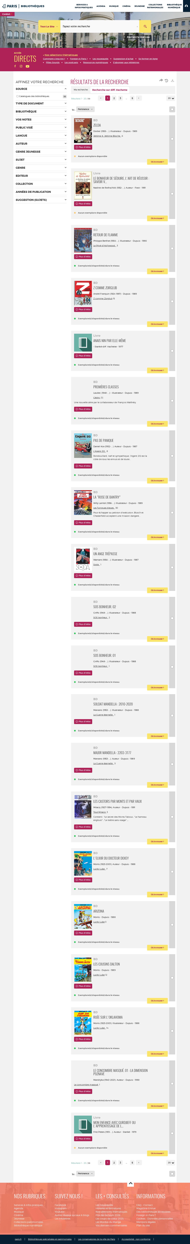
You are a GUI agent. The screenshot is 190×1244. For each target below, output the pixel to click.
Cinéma (18, 1215)
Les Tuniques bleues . (104, 508)
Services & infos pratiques (28, 1205)
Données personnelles (160, 1218)
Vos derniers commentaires (111, 1225)
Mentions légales (146, 1222)
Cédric (96, 397)
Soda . (96, 564)
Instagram (61, 1208)
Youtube (59, 1211)
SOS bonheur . (100, 617)
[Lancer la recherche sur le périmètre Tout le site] (145, 26)
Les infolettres (62, 1218)
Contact (148, 1205)
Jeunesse (19, 1218)
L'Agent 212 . (99, 451)
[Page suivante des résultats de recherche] (139, 98)
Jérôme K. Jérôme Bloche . (107, 136)
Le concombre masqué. (86, 1084)
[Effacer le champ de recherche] (137, 26)
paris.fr (18, 1239)
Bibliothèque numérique (28, 1225)
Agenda (18, 1208)
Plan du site (143, 1225)
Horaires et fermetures (108, 1208)
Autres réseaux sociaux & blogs (72, 1215)
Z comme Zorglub (102, 298)
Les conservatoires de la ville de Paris (96, 1239)
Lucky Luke (99, 922)
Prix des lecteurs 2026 (108, 1215)
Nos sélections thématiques (111, 1211)
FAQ (138, 1205)
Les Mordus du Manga (108, 1222)
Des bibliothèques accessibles (153, 1211)
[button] (186, 6)
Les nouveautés (104, 1205)
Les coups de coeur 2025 (110, 1218)
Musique (19, 1211)
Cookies (140, 1218)
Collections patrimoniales (28, 1222)
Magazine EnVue (146, 1208)
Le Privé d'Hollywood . (104, 245)
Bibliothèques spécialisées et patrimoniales (50, 1239)
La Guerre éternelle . (103, 714)
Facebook (60, 1205)
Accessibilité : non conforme (136, 1239)
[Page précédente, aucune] (101, 98)
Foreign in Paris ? (146, 1215)
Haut (130, 1183)
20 (169, 98)
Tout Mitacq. (99, 812)
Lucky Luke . (99, 869)
